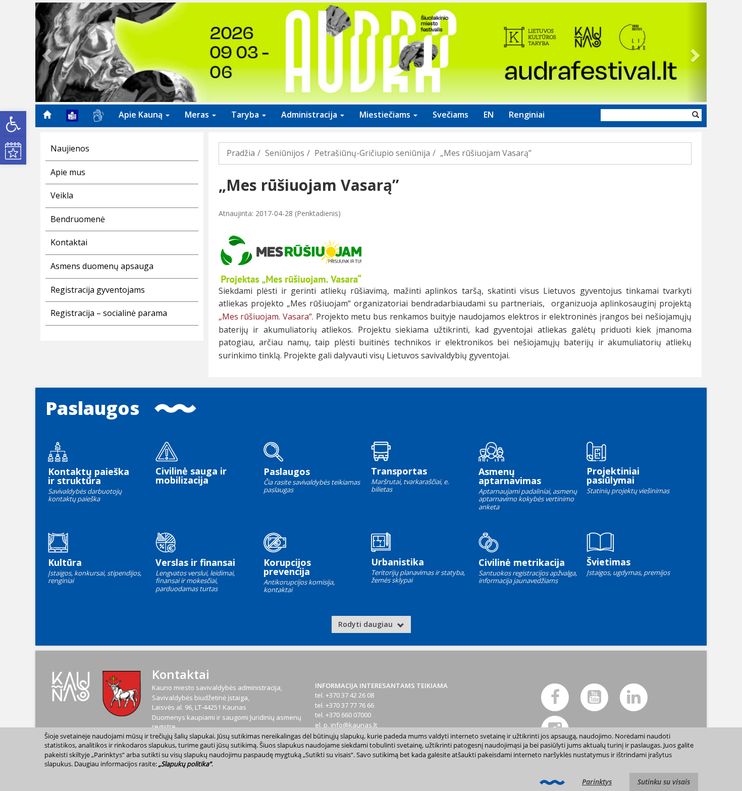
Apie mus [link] (67, 172)
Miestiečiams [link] (385, 114)
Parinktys (597, 781)
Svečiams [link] (450, 114)
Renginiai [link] (527, 114)
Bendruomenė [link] (77, 219)
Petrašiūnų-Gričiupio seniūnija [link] (372, 153)
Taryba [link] (246, 114)
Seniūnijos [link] (284, 153)
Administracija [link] (310, 114)
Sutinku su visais (664, 781)
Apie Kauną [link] (142, 114)
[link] (13, 124)
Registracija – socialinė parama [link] (108, 313)
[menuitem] (47, 114)
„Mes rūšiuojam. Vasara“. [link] (266, 316)
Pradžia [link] (241, 153)
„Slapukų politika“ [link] (184, 763)
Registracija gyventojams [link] (97, 289)
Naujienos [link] (69, 148)
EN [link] (489, 114)
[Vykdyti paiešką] (696, 115)
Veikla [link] (61, 195)
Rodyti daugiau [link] (366, 624)
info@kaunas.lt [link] (354, 724)
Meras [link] (198, 114)
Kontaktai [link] (68, 242)
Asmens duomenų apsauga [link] (101, 266)
